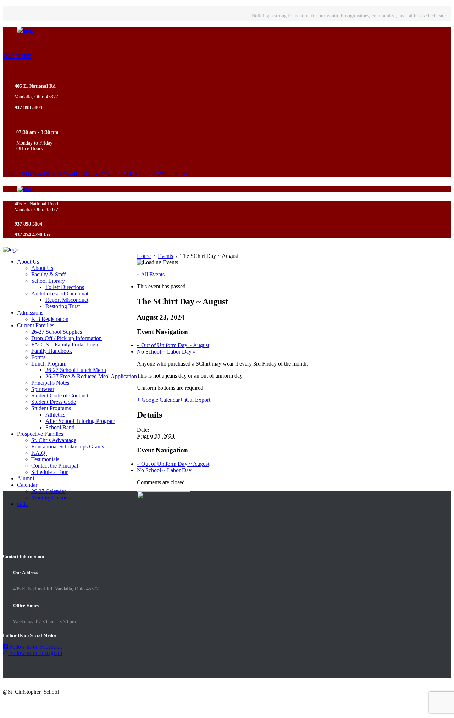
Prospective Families (40, 434)
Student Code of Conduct (59, 395)
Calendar (27, 485)
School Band (59, 427)
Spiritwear (42, 389)
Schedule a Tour (49, 472)
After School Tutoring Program (80, 421)
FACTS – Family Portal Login (65, 344)
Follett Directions (64, 287)
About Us (28, 262)
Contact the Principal (54, 466)
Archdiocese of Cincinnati (60, 293)
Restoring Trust (62, 306)
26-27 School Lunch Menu (75, 370)
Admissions (30, 313)
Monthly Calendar (51, 497)
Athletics (55, 415)
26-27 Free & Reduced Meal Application (91, 376)
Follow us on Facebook (35, 647)
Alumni (25, 478)
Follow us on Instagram (35, 653)
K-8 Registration (49, 319)
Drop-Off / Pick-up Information (66, 338)
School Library (48, 281)
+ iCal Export (195, 400)
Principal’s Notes (50, 383)
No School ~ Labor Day (166, 352)
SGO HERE (17, 56)
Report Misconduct (66, 300)
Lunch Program (48, 364)
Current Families (35, 325)
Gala (22, 504)
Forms (38, 357)
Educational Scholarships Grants (67, 446)
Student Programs (51, 408)
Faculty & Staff (48, 274)
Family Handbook (51, 351)
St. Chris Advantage (53, 440)
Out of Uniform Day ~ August (173, 345)
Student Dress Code (53, 402)
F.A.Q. (39, 453)
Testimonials (45, 459)
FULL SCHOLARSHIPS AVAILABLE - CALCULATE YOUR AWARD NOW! (96, 174)
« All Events (151, 274)
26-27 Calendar (48, 491)
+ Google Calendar (158, 400)
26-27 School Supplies (56, 332)
